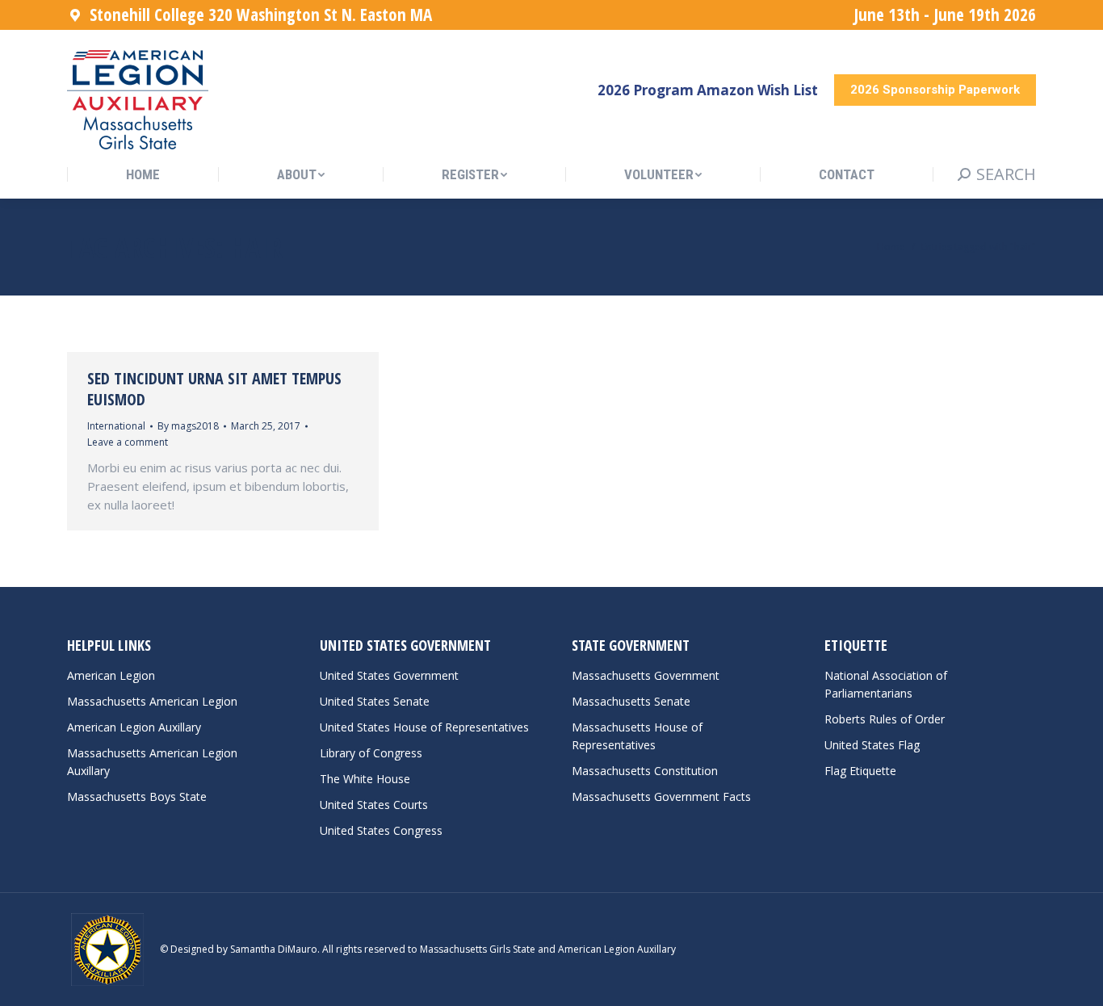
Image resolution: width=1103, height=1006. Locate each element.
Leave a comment (127, 442)
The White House (365, 778)
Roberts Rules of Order (884, 719)
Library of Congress (371, 753)
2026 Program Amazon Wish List (708, 90)
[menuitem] (143, 175)
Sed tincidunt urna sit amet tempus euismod (214, 388)
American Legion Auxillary (134, 727)
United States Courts (374, 804)
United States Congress (381, 830)
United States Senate (375, 701)
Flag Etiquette (860, 770)
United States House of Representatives (424, 727)
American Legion (111, 675)
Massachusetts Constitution (645, 770)
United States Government (389, 675)
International (116, 426)
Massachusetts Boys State (137, 796)
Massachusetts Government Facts (661, 796)
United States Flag (872, 744)
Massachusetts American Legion (152, 701)
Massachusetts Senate (631, 701)
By (188, 426)
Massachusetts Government (645, 675)
